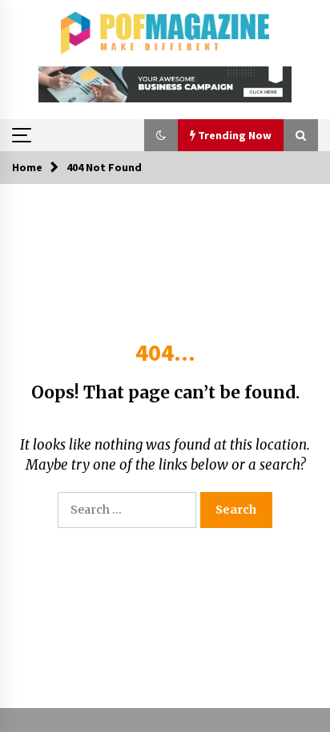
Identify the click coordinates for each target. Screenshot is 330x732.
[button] (161, 135)
